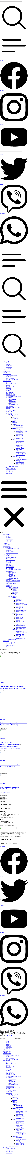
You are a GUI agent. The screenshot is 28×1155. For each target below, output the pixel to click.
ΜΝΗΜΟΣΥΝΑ (13, 404)
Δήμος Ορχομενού (20, 464)
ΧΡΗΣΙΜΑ (9, 411)
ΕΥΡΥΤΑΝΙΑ (9, 365)
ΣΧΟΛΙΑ (8, 385)
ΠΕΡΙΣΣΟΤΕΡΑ (7, 381)
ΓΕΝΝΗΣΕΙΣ (12, 402)
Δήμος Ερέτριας (19, 443)
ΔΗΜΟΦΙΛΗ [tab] (3, 798)
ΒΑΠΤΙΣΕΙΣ (12, 399)
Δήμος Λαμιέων (19, 435)
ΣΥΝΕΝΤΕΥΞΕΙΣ (11, 383)
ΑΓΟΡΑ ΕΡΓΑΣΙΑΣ (11, 469)
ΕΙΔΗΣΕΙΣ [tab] (2, 797)
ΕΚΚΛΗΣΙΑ (9, 392)
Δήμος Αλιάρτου (20, 460)
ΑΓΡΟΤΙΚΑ (9, 389)
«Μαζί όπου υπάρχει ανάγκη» (7, 769)
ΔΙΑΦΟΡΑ (9, 473)
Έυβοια (14, 416)
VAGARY (10, 1035)
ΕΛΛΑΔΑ (5, 369)
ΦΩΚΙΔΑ (8, 368)
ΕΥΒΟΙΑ (8, 364)
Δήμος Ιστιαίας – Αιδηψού (20, 446)
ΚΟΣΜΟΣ (8, 388)
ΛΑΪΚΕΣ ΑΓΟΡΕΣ (11, 410)
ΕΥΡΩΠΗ (8, 390)
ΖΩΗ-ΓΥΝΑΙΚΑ (10, 395)
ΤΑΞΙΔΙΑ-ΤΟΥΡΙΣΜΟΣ (12, 375)
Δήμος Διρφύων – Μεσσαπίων (20, 441)
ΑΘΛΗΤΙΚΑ (6, 372)
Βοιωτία (14, 417)
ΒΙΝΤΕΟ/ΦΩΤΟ (10, 386)
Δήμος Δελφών (19, 425)
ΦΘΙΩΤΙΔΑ (9, 367)
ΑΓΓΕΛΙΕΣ (6, 467)
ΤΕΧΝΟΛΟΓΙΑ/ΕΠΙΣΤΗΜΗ (13, 396)
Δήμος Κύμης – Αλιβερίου (19, 450)
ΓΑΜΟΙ (11, 400)
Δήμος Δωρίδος (19, 427)
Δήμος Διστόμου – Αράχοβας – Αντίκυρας (21, 458)
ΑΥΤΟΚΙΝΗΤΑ (10, 471)
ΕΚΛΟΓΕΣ (9, 413)
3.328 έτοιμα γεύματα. (5, 792)
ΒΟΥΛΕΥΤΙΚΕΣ (13, 414)
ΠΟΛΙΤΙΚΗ (9, 382)
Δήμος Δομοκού (20, 429)
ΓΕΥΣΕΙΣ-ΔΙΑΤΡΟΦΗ (12, 379)
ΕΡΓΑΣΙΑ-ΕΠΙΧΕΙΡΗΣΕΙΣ (13, 407)
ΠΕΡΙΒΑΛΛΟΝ (10, 406)
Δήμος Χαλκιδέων (20, 455)
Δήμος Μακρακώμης (21, 436)
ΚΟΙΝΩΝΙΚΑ (9, 397)
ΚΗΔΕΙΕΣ (12, 403)
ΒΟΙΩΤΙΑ (8, 362)
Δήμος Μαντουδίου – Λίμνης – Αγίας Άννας (21, 452)
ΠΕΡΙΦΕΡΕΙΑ (6, 361)
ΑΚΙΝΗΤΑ (9, 470)
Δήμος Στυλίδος (19, 438)
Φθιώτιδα (14, 420)
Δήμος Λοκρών (19, 434)
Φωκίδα (14, 421)
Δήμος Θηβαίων (20, 462)
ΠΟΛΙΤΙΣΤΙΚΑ (10, 378)
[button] (14, 504)
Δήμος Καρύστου (20, 448)
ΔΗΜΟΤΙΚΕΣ (13, 422)
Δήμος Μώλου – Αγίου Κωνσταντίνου (21, 432)
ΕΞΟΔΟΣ (8, 376)
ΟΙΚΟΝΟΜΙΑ (6, 371)
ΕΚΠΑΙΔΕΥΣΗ (10, 393)
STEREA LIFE (7, 374)
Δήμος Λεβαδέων (20, 463)
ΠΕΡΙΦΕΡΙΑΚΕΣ (13, 466)
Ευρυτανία (15, 418)
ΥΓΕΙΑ (8, 409)
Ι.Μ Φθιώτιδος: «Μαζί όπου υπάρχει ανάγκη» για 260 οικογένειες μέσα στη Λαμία (12, 688)
